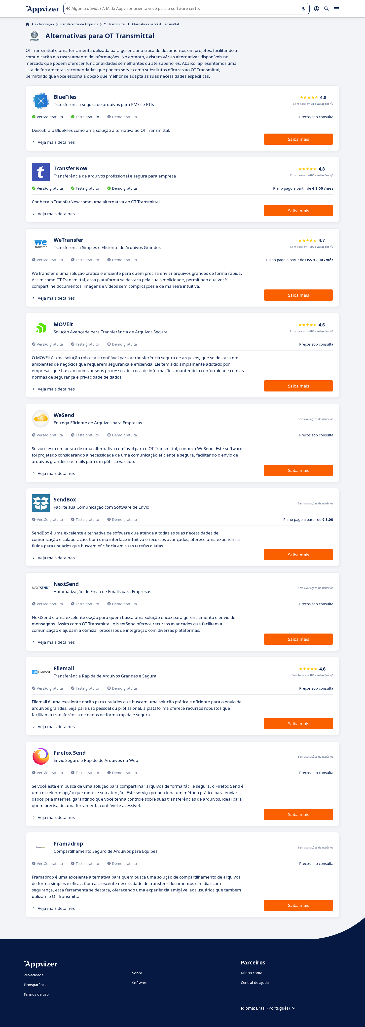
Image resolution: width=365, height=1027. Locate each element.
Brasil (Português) (273, 1008)
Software (139, 982)
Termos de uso (36, 994)
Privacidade (33, 974)
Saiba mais (298, 139)
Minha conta (251, 972)
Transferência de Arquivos (79, 24)
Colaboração (44, 24)
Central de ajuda (255, 982)
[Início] (27, 24)
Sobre (137, 972)
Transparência (35, 984)
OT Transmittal (114, 24)
